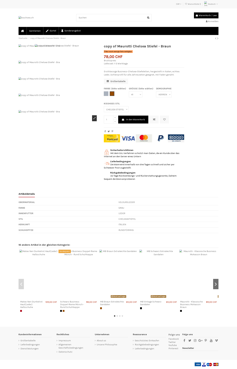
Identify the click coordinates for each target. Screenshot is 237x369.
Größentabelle (117, 81)
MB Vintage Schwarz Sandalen (150, 303)
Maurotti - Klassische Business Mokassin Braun (191, 304)
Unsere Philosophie (107, 344)
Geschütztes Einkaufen (147, 340)
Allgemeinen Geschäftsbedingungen (71, 346)
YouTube (172, 345)
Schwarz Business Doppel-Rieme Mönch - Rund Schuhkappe (72, 304)
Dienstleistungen (29, 348)
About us (101, 340)
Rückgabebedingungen (147, 344)
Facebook (173, 339)
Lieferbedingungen (30, 344)
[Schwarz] (61, 311)
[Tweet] (109, 131)
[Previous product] (216, 38)
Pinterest (173, 348)
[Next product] (217, 38)
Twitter (172, 342)
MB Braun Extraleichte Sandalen (112, 303)
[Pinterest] (112, 131)
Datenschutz (65, 351)
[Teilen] (105, 131)
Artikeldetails (27, 193)
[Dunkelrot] (21, 311)
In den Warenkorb (135, 119)
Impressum (65, 340)
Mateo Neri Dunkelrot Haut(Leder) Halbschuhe (31, 304)
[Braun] (63, 311)
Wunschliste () (194, 4)
